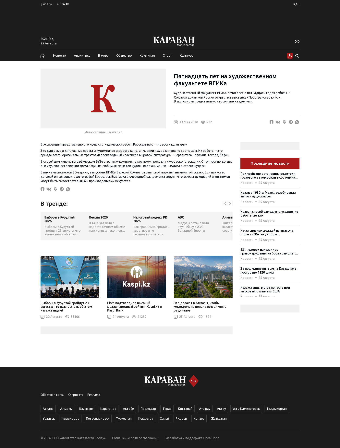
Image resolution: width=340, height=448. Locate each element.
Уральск (49, 418)
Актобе (128, 408)
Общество (124, 55)
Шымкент (86, 408)
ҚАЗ (296, 4)
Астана (48, 408)
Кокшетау (145, 418)
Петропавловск (97, 418)
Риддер (181, 418)
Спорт (167, 55)
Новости (59, 55)
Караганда (108, 408)
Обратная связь (52, 394)
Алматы (66, 408)
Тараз (167, 408)
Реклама (93, 394)
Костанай (185, 408)
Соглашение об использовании (135, 438)
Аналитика (82, 55)
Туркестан (124, 418)
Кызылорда (70, 418)
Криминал (147, 55)
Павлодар (148, 408)
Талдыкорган (276, 408)
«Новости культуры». (171, 144)
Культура (186, 55)
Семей (164, 418)
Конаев (199, 418)
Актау (221, 408)
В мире (103, 55)
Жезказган (219, 418)
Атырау (204, 408)
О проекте (75, 394)
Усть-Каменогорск (246, 408)
